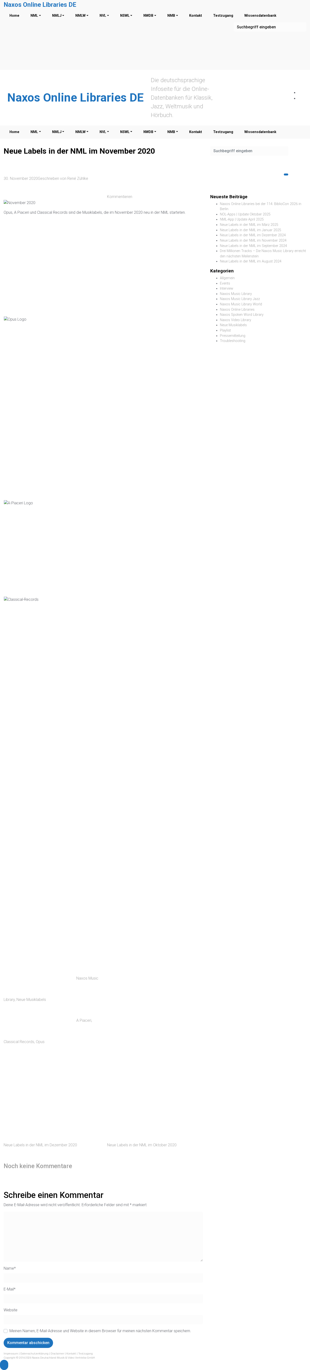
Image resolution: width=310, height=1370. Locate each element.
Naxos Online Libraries (237, 310)
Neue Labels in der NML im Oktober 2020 (142, 1145)
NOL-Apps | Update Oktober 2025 (245, 214)
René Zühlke (77, 178)
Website (10, 1310)
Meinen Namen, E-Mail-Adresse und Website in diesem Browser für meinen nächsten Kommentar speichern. (100, 1331)
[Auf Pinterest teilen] (143, 1051)
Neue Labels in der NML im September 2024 (253, 246)
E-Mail (10, 1289)
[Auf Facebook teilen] (143, 1014)
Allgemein (227, 278)
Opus (40, 1041)
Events (225, 283)
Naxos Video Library (235, 320)
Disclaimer (57, 1353)
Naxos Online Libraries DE (40, 4)
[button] (4, 1365)
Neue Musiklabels (31, 999)
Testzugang (85, 1353)
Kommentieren (119, 196)
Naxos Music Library (236, 294)
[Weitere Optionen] (143, 1123)
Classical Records (19, 1041)
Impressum (11, 1353)
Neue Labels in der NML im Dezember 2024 (253, 235)
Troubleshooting (232, 341)
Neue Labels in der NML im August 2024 (250, 261)
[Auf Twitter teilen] (143, 978)
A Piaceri (83, 1020)
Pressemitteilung (232, 336)
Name (10, 1268)
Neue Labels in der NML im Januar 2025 (250, 230)
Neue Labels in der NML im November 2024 (253, 240)
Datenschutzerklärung (34, 1353)
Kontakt (71, 1353)
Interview (226, 288)
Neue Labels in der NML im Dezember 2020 (40, 1145)
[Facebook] (300, 92)
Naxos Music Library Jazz (240, 299)
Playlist (225, 330)
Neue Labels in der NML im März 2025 (249, 225)
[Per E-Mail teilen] (143, 1087)
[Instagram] (300, 98)
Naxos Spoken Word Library (242, 315)
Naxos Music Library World (241, 304)
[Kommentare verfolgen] (112, 1166)
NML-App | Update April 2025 (242, 219)
